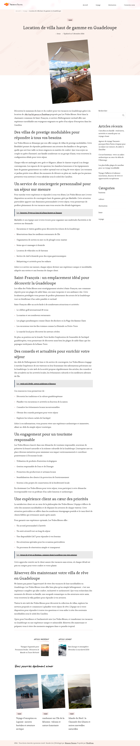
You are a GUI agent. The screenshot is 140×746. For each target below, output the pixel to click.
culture (101, 199)
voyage (98, 5)
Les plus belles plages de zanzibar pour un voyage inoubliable (111, 166)
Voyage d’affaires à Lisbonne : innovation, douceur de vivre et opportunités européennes (111, 176)
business (102, 192)
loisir (101, 212)
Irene (59, 34)
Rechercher (103, 111)
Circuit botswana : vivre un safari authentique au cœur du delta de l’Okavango (111, 157)
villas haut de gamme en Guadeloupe (36, 114)
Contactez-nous (129, 5)
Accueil (85, 5)
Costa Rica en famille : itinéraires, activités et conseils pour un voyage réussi (111, 133)
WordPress (90, 743)
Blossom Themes (70, 743)
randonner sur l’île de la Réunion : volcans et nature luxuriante (53, 722)
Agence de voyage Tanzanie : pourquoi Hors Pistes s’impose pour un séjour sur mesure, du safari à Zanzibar (112, 145)
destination (112, 5)
